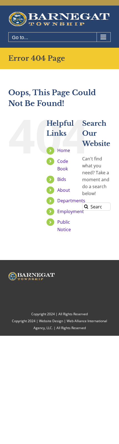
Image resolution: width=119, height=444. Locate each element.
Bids (61, 179)
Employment (70, 211)
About (63, 190)
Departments (71, 201)
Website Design (51, 321)
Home (63, 150)
